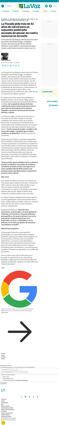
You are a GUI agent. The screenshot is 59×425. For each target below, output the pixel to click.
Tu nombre (4, 369)
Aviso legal (4, 411)
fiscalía (3, 358)
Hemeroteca (4, 402)
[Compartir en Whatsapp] (13, 66)
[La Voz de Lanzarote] (29, 6)
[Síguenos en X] (33, 396)
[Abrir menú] (2, 6)
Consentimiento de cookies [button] (8, 418)
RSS (2, 404)
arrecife (3, 353)
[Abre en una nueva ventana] (29, 423)
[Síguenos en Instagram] (29, 396)
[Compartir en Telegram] (16, 66)
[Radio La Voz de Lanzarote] (50, 6)
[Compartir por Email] (19, 66)
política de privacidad (22, 380)
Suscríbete (3, 383)
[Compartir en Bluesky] (5, 66)
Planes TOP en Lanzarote (7, 409)
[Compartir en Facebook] (2, 66)
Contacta (3, 399)
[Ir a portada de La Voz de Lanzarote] (12, 394)
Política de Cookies (6, 416)
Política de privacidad (6, 413)
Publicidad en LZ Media (7, 407)
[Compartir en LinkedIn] (10, 66)
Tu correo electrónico (6, 372)
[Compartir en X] (8, 66)
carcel (2, 355)
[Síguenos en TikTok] (37, 396)
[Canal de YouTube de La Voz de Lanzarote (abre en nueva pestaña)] (46, 6)
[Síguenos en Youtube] (25, 396)
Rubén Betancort (6, 60)
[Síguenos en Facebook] (21, 396)
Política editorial (5, 414)
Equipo (3, 401)
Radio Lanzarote (5, 406)
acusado (3, 357)
